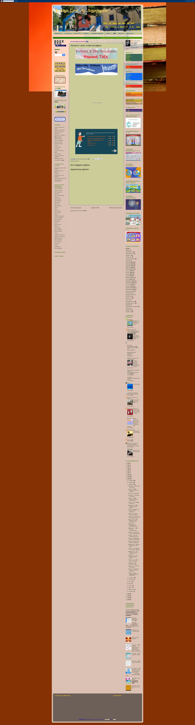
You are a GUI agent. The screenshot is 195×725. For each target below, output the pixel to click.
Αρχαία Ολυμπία (57, 198)
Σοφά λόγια (121, 33)
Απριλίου (130, 585)
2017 (128, 474)
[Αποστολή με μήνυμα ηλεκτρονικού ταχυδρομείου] (95, 159)
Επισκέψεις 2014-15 (130, 284)
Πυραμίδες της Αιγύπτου (59, 236)
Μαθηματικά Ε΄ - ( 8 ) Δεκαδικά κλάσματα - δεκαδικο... (133, 552)
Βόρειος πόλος (57, 210)
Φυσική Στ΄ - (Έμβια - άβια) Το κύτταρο (136, 654)
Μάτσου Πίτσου (57, 224)
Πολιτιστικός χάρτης (58, 140)
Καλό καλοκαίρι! (136, 384)
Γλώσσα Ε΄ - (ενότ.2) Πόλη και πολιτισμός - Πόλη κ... (134, 549)
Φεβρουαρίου (131, 589)
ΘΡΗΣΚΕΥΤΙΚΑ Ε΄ (130, 294)
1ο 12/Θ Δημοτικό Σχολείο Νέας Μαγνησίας (132, 359)
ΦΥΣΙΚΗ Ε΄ (128, 310)
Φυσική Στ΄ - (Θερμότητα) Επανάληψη (134, 619)
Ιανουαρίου (130, 591)
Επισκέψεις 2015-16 (130, 286)
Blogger (114, 719)
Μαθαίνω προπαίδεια (58, 131)
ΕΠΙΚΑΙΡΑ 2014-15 (130, 265)
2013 (128, 595)
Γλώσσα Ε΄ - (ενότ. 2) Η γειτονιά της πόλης (133, 560)
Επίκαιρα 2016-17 (129, 274)
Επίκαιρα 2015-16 (129, 272)
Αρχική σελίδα (58, 33)
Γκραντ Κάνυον (57, 212)
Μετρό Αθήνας (57, 227)
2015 (128, 478)
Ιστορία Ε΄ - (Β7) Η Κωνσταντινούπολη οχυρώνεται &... (132, 499)
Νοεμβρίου (130, 482)
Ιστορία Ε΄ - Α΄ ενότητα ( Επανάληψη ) (133, 566)
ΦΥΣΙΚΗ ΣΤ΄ (128, 311)
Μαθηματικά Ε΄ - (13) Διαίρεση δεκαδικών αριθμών (133, 506)
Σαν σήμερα (56, 148)
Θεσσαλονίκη (57, 221)
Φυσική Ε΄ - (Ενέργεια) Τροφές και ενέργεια (133, 514)
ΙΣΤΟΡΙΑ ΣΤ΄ (128, 298)
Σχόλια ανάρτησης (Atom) (81, 210)
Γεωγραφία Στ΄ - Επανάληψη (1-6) (135, 630)
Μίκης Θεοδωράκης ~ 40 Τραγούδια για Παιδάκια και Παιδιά (136, 336)
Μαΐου (129, 583)
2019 (128, 471)
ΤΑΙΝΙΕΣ (128, 308)
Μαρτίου (130, 587)
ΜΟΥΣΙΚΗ (128, 304)
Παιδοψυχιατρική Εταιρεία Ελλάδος (60, 168)
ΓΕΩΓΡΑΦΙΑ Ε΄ (129, 252)
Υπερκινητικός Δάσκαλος (132, 443)
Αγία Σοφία (56, 193)
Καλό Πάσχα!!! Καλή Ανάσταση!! (136, 432)
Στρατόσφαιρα (57, 246)
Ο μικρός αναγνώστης (59, 150)
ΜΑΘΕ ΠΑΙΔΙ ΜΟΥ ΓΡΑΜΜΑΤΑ (131, 353)
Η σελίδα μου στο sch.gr (59, 160)
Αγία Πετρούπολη (58, 192)
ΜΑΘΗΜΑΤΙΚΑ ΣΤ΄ (130, 303)
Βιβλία (55, 152)
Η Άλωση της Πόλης (58, 217)
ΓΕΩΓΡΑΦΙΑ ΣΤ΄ (129, 253)
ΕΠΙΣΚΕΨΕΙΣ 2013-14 (130, 287)
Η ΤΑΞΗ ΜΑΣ (129, 292)
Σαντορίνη (56, 243)
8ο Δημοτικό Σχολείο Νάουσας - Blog (132, 346)
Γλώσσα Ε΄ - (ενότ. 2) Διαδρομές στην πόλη (133, 536)
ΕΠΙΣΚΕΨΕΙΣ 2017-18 (130, 289)
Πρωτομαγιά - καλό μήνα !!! (136, 679)
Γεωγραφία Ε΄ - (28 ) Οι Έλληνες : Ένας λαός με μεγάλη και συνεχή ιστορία (136, 670)
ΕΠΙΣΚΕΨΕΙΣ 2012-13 (130, 282)
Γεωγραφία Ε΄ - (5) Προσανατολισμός (132, 563)
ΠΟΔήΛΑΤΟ (129, 319)
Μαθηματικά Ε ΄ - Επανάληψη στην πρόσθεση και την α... (133, 525)
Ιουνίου (130, 581)
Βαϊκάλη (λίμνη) (57, 205)
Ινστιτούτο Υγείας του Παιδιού (59, 171)
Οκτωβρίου (130, 484)
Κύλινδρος (129, 354)
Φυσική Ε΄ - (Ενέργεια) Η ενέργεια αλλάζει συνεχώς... (134, 533)
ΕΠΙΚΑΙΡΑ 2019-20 (130, 267)
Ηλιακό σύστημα (57, 219)
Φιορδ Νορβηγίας (58, 248)
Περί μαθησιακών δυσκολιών (60, 178)
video (114, 33)
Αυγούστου (130, 579)
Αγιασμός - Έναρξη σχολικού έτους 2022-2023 (132, 373)
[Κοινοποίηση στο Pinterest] (101, 159)
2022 (128, 465)
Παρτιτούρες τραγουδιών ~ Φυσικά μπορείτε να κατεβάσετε (133, 445)
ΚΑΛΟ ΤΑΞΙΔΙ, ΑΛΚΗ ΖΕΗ (132, 394)
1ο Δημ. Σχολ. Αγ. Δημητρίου (81, 10)
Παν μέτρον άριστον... (131, 418)
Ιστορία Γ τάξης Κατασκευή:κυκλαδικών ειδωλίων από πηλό (136, 411)
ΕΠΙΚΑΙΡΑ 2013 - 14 (130, 269)
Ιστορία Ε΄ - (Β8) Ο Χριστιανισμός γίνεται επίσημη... (133, 490)
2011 (128, 599)
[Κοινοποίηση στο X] (98, 159)
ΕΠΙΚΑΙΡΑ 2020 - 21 (130, 277)
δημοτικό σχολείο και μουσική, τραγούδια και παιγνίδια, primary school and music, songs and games (133, 331)
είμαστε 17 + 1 (77, 33)
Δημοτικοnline (130, 439)
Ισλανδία (56, 222)
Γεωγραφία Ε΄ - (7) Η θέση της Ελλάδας (133, 495)
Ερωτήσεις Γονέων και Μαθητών (59, 176)
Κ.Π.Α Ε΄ (127, 299)
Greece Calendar (61, 111)
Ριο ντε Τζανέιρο (57, 241)
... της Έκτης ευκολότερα (132, 392)
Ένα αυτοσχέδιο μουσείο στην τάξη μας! (136, 401)
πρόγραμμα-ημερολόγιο (97, 33)
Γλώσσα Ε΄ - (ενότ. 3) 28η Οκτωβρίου (133, 503)
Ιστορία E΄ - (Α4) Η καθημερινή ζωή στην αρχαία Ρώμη (133, 574)
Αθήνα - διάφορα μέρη (59, 195)
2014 (128, 593)
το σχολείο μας (68, 33)
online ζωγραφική (57, 136)
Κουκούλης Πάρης (82, 159)
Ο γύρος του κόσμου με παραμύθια (59, 156)
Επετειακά (128, 260)
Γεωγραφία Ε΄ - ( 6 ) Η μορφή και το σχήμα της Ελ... (134, 517)
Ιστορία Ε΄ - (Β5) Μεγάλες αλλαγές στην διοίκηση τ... (134, 539)
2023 (128, 463)
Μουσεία (56, 145)
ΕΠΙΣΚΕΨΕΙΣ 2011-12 (130, 281)
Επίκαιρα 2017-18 (129, 275)
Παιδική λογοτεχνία (58, 143)
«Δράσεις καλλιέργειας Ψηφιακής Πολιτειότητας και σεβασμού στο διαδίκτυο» (136, 363)
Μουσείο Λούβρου (58, 229)
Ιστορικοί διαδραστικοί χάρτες (59, 128)
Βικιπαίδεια (56, 133)
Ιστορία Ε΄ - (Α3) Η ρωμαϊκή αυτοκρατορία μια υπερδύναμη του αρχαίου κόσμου (136, 647)
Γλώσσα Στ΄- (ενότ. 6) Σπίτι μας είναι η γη (136, 687)
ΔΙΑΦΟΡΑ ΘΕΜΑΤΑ (130, 258)
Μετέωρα (56, 226)
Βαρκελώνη (56, 204)
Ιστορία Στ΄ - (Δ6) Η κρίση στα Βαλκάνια (136, 661)
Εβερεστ (56, 214)
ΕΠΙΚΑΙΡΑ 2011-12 (129, 262)
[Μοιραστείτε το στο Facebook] (100, 159)
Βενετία (56, 207)
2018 (128, 473)
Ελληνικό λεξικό (57, 147)
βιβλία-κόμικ (129, 33)
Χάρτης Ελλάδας (58, 138)
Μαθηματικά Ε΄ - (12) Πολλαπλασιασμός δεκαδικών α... (132, 521)
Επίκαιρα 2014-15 (129, 270)
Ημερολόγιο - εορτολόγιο (59, 135)
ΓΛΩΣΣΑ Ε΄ (76, 161)
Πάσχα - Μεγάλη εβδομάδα (135, 638)
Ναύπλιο (56, 233)
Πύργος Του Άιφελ (58, 238)
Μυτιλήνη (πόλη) (58, 231)
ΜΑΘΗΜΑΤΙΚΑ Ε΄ (130, 301)
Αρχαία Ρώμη (57, 202)
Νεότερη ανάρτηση (75, 207)
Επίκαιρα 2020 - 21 (129, 279)
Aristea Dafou (129, 449)
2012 (128, 597)
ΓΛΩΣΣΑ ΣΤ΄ (128, 257)
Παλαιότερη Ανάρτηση (115, 207)
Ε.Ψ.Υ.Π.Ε (56, 173)
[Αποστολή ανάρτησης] (93, 159)
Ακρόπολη (56, 197)
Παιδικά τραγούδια (58, 142)
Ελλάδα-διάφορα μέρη (59, 216)
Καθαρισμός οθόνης (58, 158)
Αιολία (128, 383)
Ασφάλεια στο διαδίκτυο (59, 130)
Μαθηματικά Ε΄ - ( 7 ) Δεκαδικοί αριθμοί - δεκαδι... (132, 557)
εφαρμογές (86, 33)
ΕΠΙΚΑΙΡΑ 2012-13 (129, 264)
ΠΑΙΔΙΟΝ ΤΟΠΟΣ (131, 430)
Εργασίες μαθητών (129, 291)
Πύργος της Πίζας (58, 239)
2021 (128, 467)
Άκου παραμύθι (57, 154)
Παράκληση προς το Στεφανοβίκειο (136, 451)
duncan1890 (107, 719)
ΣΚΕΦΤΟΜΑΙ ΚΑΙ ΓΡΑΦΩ (131, 306)
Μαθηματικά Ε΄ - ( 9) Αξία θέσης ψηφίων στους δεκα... (133, 545)
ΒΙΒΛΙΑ (127, 250)
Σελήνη (55, 245)
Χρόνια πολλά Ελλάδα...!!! (133, 493)
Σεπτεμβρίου (131, 577)
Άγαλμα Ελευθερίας (58, 190)
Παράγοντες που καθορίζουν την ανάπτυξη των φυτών (136, 322)
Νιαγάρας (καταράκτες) (59, 234)
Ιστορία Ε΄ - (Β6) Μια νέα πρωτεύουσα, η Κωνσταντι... (133, 510)
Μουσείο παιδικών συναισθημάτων (58, 180)
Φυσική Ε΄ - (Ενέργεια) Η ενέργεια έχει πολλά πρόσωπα (133, 570)
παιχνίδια (108, 33)
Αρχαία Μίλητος (57, 200)
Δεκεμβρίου (130, 480)
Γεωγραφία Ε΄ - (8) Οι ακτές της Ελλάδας (134, 486)
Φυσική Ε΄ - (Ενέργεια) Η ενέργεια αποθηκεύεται (133, 542)
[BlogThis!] (97, 159)
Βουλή (55, 209)
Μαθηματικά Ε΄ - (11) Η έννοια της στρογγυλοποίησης (133, 529)
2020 (127, 248)
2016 (128, 476)
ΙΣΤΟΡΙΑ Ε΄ (128, 296)
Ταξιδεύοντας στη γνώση (132, 408)
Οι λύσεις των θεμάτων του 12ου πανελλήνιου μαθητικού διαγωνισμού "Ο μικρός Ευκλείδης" (133, 423)
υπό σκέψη (129, 377)
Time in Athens (61, 45)
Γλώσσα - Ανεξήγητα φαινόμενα (132, 609)
